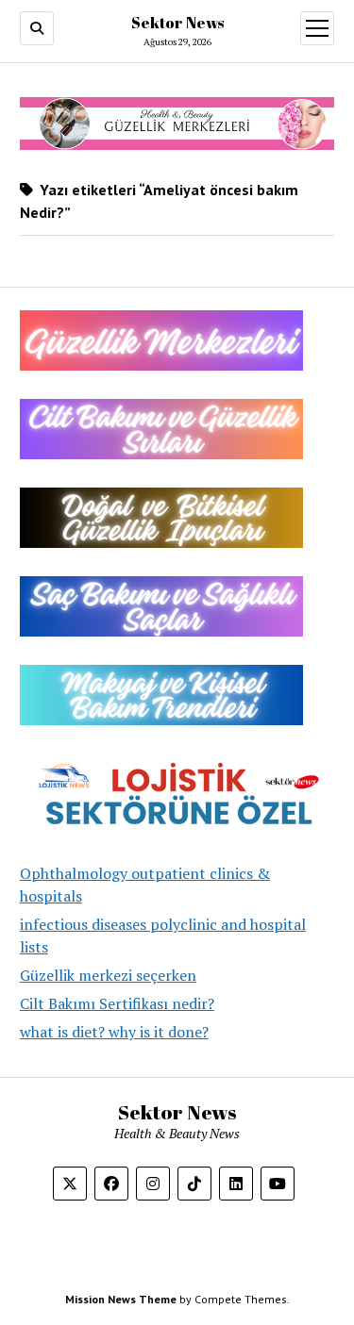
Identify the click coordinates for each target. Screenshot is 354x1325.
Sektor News (177, 22)
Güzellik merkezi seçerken (108, 975)
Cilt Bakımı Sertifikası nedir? (117, 1003)
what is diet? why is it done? (114, 1031)
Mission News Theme (121, 1299)
